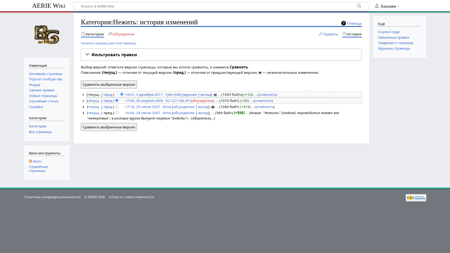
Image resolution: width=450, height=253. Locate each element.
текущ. (94, 100)
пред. (108, 94)
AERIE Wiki (48, 5)
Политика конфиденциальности (52, 196)
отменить (267, 94)
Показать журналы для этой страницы (108, 43)
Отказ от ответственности (131, 196)
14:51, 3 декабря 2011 (144, 94)
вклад (206, 94)
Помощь (354, 23)
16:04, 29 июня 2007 (142, 112)
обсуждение (186, 94)
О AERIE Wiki (94, 196)
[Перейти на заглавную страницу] (46, 34)
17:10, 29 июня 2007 (142, 106)
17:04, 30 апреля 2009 (144, 100)
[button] (221, 55)
